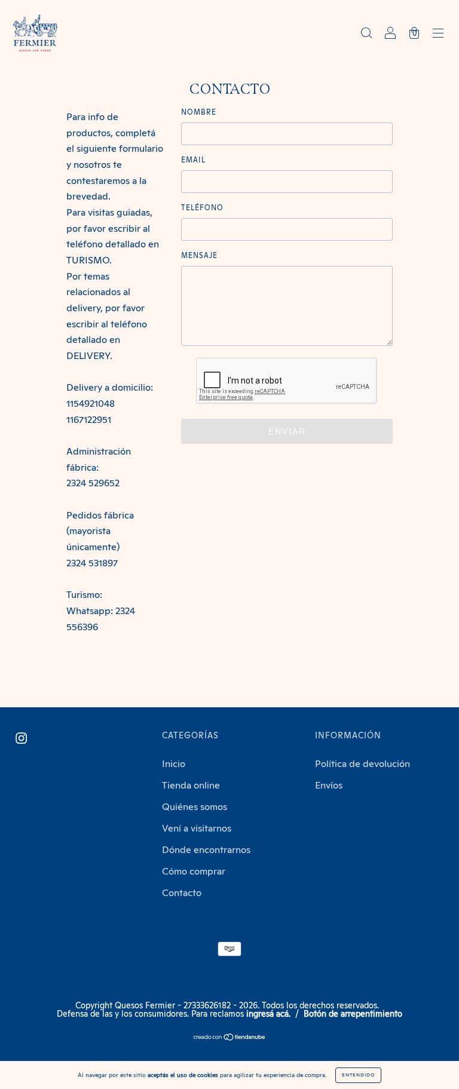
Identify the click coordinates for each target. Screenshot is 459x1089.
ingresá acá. (268, 1014)
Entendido (358, 1075)
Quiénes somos (194, 807)
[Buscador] (366, 34)
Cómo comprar (193, 871)
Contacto (181, 893)
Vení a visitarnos (196, 828)
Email (193, 160)
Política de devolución (362, 764)
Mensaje (199, 256)
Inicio (173, 764)
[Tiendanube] (229, 1038)
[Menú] (438, 34)
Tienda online (191, 785)
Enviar (287, 431)
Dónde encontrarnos (206, 850)
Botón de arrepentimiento (353, 1014)
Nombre (198, 112)
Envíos (328, 785)
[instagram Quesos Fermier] (21, 738)
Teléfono (202, 208)
